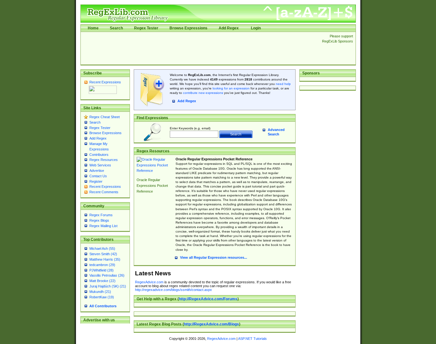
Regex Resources (103, 160)
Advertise (96, 170)
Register (95, 181)
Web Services (100, 165)
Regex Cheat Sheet (104, 117)
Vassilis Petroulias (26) (106, 275)
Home (93, 28)
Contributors (99, 155)
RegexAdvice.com (149, 282)
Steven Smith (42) (103, 254)
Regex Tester (146, 28)
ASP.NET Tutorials (252, 338)
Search (116, 28)
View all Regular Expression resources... (213, 257)
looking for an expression (231, 88)
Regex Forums (101, 215)
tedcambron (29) (102, 265)
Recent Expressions (105, 82)
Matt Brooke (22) (102, 281)
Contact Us (98, 176)
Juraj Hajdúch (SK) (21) (107, 286)
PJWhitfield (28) (101, 270)
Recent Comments (103, 192)
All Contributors (103, 306)
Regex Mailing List (103, 226)
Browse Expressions (188, 28)
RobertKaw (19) (101, 297)
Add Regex (229, 28)
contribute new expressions (203, 93)
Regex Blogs (99, 220)
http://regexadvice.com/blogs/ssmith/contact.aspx (173, 290)
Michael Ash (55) (102, 248)
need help (283, 84)
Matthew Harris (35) (104, 259)
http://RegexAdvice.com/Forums (208, 299)
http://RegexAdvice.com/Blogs (211, 324)
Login (256, 28)
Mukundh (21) (100, 292)
